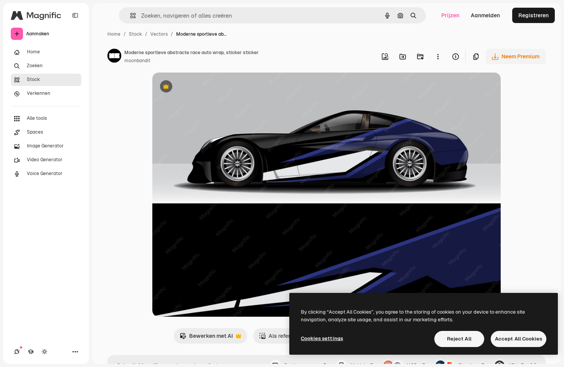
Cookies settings (322, 338)
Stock (135, 34)
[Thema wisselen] (44, 352)
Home (113, 34)
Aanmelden (485, 15)
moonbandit (137, 61)
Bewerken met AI (206, 338)
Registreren (533, 15)
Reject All (459, 339)
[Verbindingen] (17, 352)
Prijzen (450, 15)
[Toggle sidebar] (75, 15)
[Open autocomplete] (129, 15)
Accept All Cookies (518, 339)
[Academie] (31, 352)
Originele (203, 87)
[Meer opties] (437, 56)
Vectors (159, 34)
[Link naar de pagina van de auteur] (114, 57)
